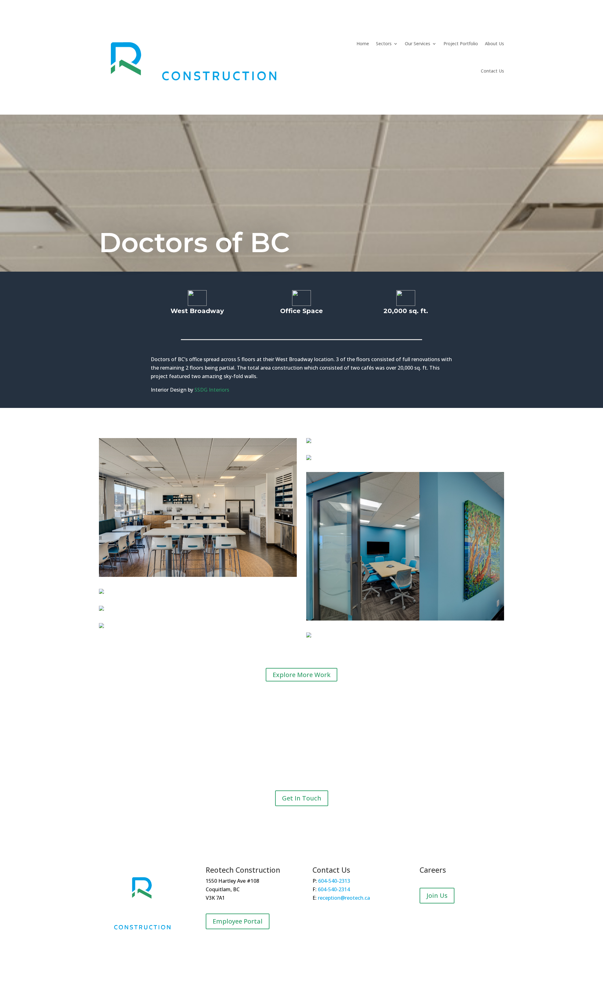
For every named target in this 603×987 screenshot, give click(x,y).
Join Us (437, 895)
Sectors (384, 43)
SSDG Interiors (211, 389)
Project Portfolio (460, 43)
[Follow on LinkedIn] (135, 949)
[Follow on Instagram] (148, 949)
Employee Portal (238, 921)
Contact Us (492, 71)
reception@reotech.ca (344, 897)
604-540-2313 (334, 880)
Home (362, 43)
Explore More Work (301, 674)
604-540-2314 (334, 889)
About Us (494, 43)
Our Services (417, 43)
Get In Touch (301, 798)
